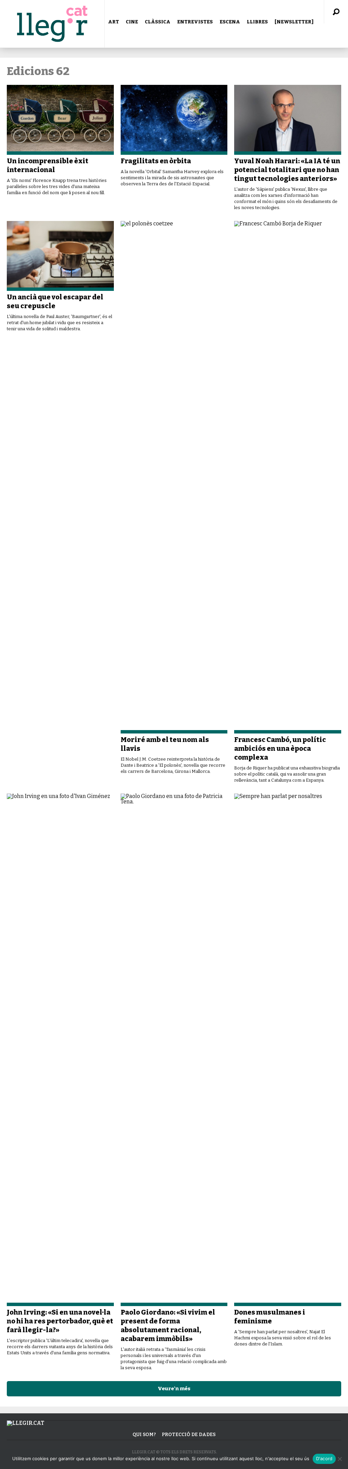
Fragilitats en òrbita (156, 161)
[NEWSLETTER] (294, 22)
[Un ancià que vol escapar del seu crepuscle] (60, 256)
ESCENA (230, 22)
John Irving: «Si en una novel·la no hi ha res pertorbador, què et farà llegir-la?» (60, 1321)
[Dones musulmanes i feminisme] (287, 1050)
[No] (339, 1458)
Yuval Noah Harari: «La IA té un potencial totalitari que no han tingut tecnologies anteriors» (287, 170)
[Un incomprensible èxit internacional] (60, 120)
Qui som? (144, 1434)
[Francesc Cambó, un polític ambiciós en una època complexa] (287, 477)
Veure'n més (174, 1389)
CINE (132, 22)
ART (113, 22)
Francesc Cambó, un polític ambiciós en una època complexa (280, 748)
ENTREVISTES (195, 22)
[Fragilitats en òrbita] (174, 120)
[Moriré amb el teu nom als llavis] (174, 477)
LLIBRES (257, 22)
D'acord (324, 1458)
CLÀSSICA (157, 22)
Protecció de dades (188, 1434)
